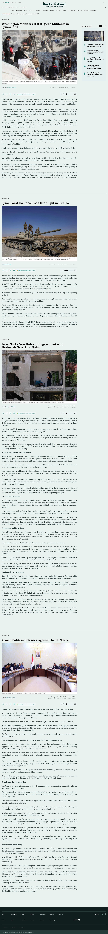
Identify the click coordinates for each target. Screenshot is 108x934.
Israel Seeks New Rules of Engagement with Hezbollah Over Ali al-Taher (33, 346)
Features (86, 10)
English (7, 2)
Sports (64, 10)
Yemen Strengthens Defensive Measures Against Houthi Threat (94, 67)
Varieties (45, 10)
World (25, 10)
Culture (58, 10)
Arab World (19, 10)
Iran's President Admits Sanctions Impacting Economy (25, 14)
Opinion (31, 10)
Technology (93, 10)
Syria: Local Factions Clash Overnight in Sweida (35, 203)
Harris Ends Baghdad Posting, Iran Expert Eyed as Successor (95, 74)
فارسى (19, 2)
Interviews (38, 10)
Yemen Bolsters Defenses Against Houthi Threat (36, 640)
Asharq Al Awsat (6, 264)
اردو (16, 2)
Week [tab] (104, 26)
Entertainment (72, 10)
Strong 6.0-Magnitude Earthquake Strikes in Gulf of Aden (95, 59)
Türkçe (11, 2)
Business (52, 10)
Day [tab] (100, 26)
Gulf (13, 10)
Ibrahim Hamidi (11, 87)
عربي (3, 2)
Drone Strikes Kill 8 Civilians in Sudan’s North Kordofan (95, 52)
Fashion (79, 10)
